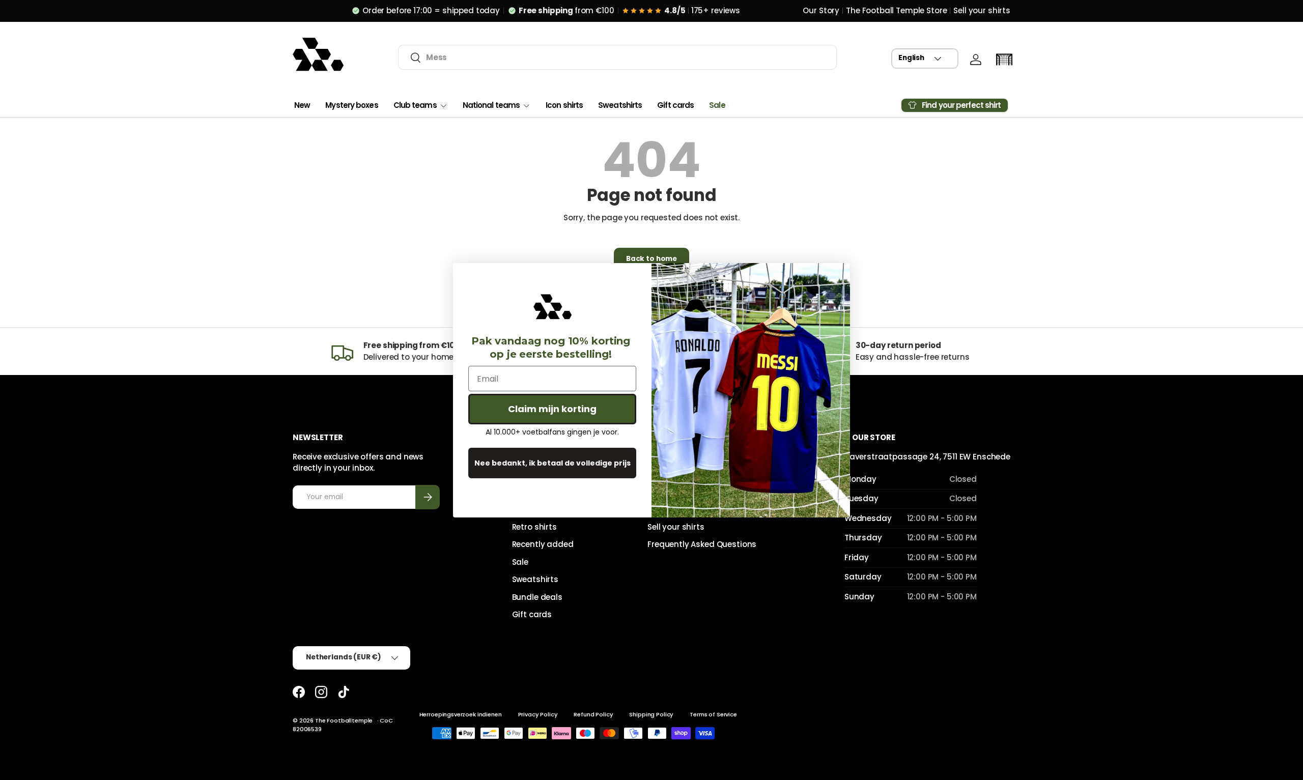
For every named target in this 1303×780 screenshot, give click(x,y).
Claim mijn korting (552, 408)
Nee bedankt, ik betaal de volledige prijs (552, 463)
